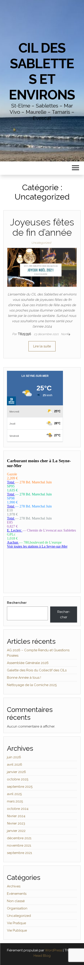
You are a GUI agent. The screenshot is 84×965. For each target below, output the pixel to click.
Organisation (17, 908)
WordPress (53, 950)
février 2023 (16, 823)
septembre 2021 (19, 853)
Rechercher (17, 603)
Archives (13, 886)
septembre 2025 (19, 787)
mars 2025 (15, 801)
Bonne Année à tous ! (24, 678)
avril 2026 (14, 765)
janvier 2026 (16, 772)
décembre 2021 (19, 838)
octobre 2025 (17, 779)
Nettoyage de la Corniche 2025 (32, 685)
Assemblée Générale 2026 (28, 663)
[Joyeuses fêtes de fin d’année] (42, 267)
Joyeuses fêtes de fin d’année (42, 227)
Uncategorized (41, 242)
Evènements (16, 894)
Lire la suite (42, 346)
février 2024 (16, 816)
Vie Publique (17, 930)
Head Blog (42, 956)
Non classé (16, 901)
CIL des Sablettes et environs (42, 71)
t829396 (25, 334)
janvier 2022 (16, 831)
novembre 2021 (19, 845)
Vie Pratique (16, 923)
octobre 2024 (17, 809)
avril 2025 (14, 794)
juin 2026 (14, 757)
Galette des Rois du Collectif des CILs (37, 670)
